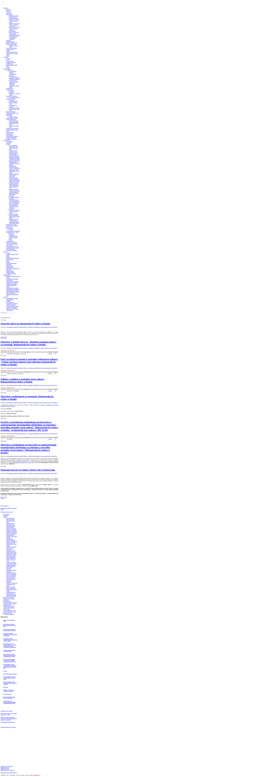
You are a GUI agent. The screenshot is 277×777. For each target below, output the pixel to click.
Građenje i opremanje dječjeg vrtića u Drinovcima (9, 651)
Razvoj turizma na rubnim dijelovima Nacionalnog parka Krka (9, 625)
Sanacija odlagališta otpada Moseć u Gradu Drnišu (9, 697)
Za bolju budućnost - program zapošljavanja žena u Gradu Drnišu (9, 678)
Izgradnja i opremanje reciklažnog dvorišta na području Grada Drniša (10, 634)
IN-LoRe (5, 671)
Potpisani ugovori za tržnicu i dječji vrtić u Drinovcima (28, 470)
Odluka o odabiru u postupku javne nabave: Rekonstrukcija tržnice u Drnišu (22, 380)
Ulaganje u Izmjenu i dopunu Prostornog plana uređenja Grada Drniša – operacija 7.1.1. (9, 660)
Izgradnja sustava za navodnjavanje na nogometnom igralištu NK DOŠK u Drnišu (9, 702)
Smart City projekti (7, 694)
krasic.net (37, 775)
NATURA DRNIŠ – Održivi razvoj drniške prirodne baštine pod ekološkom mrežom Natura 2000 (9, 666)
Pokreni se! (5, 687)
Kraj (3, 498)
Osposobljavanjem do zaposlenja (10, 673)
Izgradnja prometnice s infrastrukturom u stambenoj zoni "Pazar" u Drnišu (10, 640)
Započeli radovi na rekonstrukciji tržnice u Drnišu (25, 323)
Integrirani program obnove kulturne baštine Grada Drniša (9, 630)
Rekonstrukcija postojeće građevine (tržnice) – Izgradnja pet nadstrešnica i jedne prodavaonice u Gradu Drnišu (32, 327)
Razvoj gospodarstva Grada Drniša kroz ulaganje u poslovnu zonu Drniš (10, 683)
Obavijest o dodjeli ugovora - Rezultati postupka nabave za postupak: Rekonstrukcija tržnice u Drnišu (28, 343)
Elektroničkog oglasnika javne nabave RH (23, 462)
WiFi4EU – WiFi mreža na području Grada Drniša (8, 690)
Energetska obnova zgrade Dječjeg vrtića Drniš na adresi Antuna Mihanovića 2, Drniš (9, 655)
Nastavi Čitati (4, 337)
